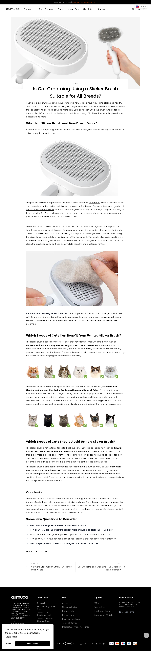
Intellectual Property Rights (75, 627)
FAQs (96, 603)
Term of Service (69, 623)
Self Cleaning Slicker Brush (46, 607)
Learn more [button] (11, 637)
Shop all (41, 603)
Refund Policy (69, 611)
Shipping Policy (69, 607)
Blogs (75, 84)
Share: (29, 551)
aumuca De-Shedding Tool (44, 613)
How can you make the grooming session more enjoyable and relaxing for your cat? (72, 529)
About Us (66, 603)
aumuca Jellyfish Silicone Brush (45, 619)
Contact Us (99, 607)
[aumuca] (12, 9)
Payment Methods (71, 619)
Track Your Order (102, 611)
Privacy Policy (69, 615)
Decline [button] (8, 643)
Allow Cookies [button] (32, 643)
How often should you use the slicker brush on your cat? (58, 525)
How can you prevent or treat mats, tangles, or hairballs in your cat (63, 543)
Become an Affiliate (103, 615)
